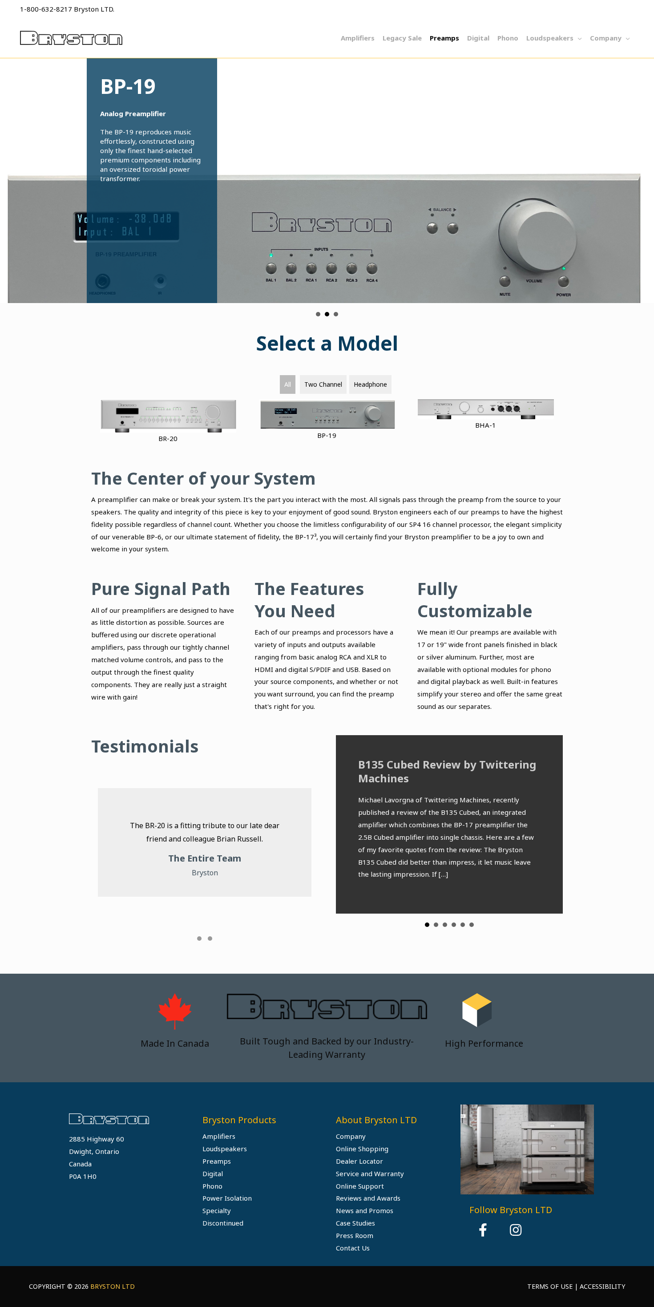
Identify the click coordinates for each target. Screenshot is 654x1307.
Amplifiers (218, 1136)
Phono (212, 1186)
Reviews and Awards (368, 1198)
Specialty (216, 1210)
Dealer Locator (359, 1161)
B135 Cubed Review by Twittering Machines (447, 771)
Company (351, 1136)
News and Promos (364, 1210)
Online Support (360, 1186)
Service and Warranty (370, 1173)
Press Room (354, 1235)
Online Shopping (362, 1148)
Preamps (216, 1161)
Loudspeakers (224, 1148)
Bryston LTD (112, 1286)
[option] (527, 1149)
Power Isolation (227, 1198)
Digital (212, 1173)
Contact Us (353, 1247)
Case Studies (355, 1222)
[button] (199, 938)
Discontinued (222, 1222)
